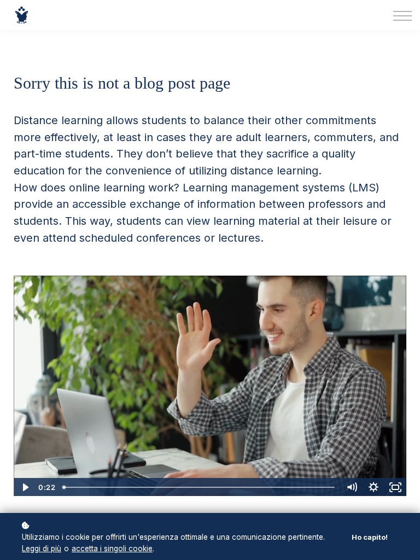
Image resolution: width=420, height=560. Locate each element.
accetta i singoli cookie (112, 548)
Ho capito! (370, 537)
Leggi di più (41, 548)
